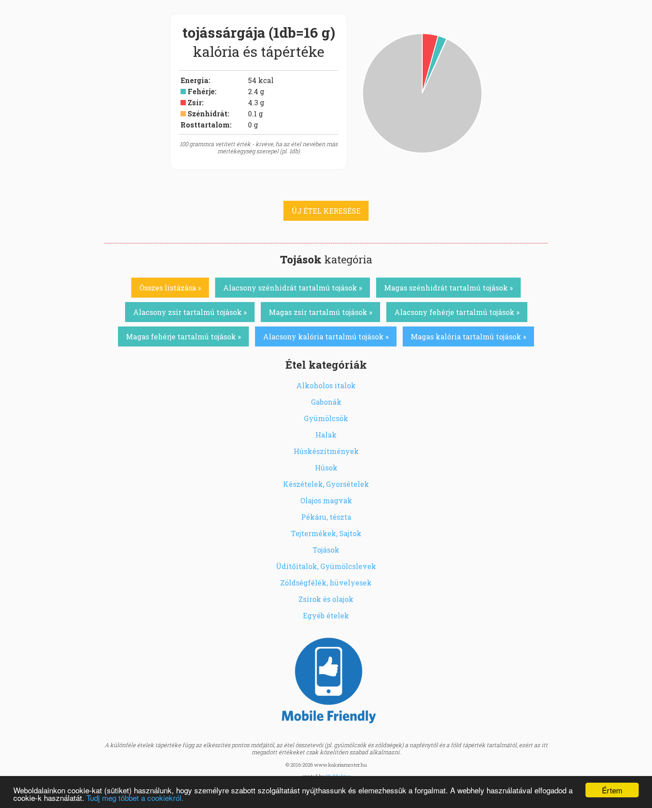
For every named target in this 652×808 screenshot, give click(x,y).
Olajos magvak (326, 500)
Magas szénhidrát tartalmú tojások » (448, 287)
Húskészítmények (326, 451)
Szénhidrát (208, 113)
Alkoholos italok (326, 385)
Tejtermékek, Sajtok (326, 533)
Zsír (195, 102)
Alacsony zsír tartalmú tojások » (190, 312)
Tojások (326, 549)
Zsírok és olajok (326, 599)
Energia (194, 80)
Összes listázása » (170, 287)
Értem (612, 790)
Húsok (326, 467)
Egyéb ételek (326, 615)
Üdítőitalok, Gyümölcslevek (326, 566)
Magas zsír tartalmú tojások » (320, 312)
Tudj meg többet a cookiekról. (135, 797)
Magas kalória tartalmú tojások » (468, 336)
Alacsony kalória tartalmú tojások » (326, 336)
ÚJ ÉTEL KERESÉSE (326, 210)
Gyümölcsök (326, 418)
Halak (326, 434)
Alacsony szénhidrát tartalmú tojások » (292, 287)
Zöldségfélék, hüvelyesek (326, 582)
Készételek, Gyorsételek (326, 484)
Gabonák (326, 401)
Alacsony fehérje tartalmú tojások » (456, 312)
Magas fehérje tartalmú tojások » (183, 336)
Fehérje (201, 91)
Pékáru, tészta (326, 516)
